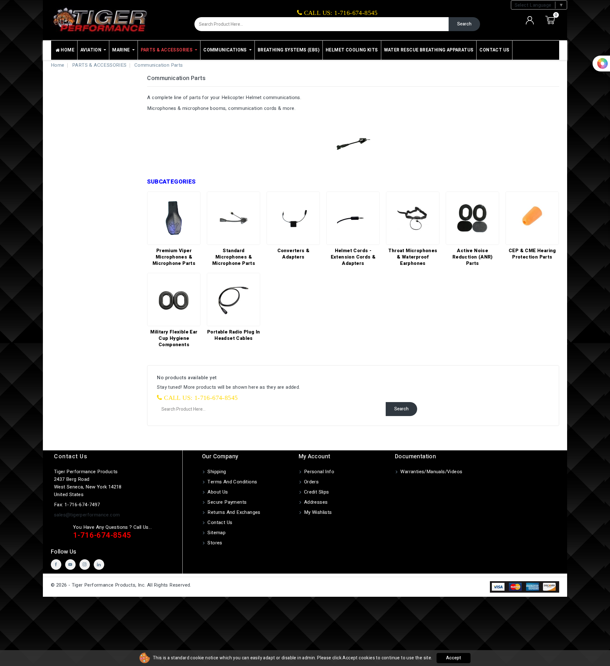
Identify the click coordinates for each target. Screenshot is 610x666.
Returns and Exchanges (233, 512)
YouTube (70, 564)
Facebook (56, 564)
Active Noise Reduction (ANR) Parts (472, 256)
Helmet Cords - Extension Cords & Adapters (353, 256)
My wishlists (317, 512)
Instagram (84, 564)
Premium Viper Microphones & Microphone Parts (173, 256)
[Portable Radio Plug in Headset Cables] (233, 299)
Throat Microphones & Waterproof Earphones (412, 256)
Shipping (216, 471)
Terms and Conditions (231, 481)
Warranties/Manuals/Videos (430, 471)
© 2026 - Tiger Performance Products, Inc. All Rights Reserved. (121, 585)
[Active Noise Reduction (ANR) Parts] (472, 218)
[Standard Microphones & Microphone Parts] (233, 218)
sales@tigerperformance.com (87, 514)
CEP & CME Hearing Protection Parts (532, 253)
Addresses (315, 502)
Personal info (319, 471)
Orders (311, 481)
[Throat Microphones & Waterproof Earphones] (412, 218)
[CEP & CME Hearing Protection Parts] (532, 218)
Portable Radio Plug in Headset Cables (233, 335)
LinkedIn (99, 564)
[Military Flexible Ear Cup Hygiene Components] (173, 299)
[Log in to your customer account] (530, 20)
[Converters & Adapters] (293, 218)
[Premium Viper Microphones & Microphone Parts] (173, 218)
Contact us (70, 456)
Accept (453, 658)
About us (217, 491)
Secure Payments (226, 502)
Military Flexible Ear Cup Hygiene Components (173, 338)
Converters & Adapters (293, 253)
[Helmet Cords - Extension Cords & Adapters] (353, 218)
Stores (214, 542)
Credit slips (316, 491)
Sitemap (216, 532)
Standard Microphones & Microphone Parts (233, 256)
